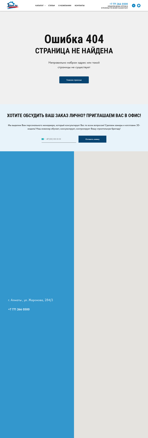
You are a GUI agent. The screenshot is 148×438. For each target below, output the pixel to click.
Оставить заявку (92, 139)
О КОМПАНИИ (64, 5)
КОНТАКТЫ (80, 5)
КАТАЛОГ (39, 5)
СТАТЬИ (51, 5)
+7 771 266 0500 (118, 3)
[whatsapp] (138, 5)
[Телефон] (133, 5)
